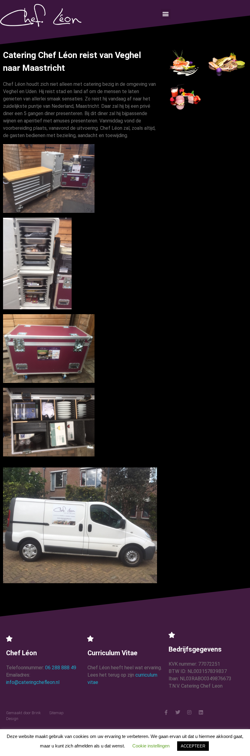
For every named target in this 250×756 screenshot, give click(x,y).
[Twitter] (177, 712)
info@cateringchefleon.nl (32, 682)
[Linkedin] (200, 712)
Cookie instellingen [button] (151, 745)
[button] (166, 14)
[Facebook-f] (166, 712)
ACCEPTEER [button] (193, 746)
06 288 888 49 (60, 668)
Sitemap (56, 713)
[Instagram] (189, 712)
